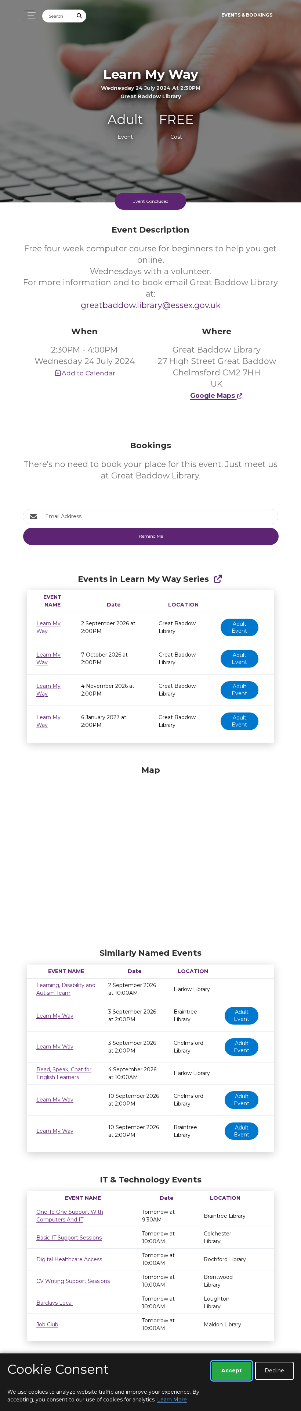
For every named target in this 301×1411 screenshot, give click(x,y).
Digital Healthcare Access (69, 1259)
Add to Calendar (88, 373)
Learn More (172, 1399)
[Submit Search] (80, 16)
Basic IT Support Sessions (69, 1237)
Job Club (47, 1324)
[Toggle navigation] (29, 15)
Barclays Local (54, 1302)
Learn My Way (54, 1015)
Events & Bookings (246, 15)
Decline (274, 1370)
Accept (231, 1370)
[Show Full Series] (218, 579)
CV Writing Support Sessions (73, 1281)
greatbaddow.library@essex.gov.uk (151, 305)
